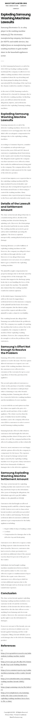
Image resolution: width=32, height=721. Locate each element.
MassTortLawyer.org (16, 3)
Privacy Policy (9, 715)
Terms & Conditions (20, 715)
